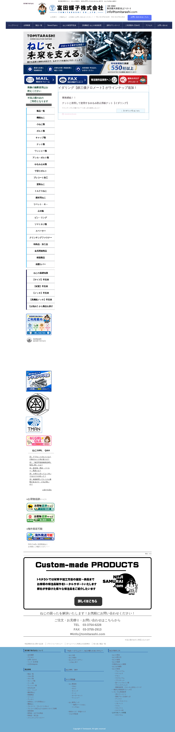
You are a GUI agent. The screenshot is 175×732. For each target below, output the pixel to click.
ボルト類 (41, 131)
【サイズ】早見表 (41, 280)
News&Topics (52, 25)
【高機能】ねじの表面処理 (91, 25)
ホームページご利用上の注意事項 (78, 644)
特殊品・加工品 (41, 244)
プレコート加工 (41, 177)
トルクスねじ (41, 191)
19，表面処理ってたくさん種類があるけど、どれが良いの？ (40, 481)
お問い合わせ (163, 25)
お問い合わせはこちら (140, 17)
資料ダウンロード (113, 25)
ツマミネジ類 (41, 224)
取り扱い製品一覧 (100, 644)
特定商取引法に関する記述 (34, 644)
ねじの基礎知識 (41, 273)
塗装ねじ (41, 184)
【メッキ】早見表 (41, 293)
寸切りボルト (41, 171)
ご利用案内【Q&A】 (132, 25)
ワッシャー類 (41, 151)
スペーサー (41, 231)
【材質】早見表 (41, 286)
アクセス (149, 25)
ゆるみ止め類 (41, 164)
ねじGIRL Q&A (41, 450)
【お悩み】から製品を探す (40, 306)
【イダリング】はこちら (131, 111)
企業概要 (27, 25)
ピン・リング (41, 217)
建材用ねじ (41, 197)
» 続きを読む (47, 490)
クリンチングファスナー (40, 237)
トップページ (13, 25)
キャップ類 (41, 138)
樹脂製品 (41, 257)
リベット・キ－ (41, 204)
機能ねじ (41, 118)
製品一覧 (38, 25)
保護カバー (41, 264)
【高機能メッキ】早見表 (40, 300)
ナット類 (41, 144)
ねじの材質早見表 (69, 25)
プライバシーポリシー (55, 644)
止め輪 (41, 211)
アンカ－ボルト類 (41, 158)
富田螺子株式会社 (28, 3)
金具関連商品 (41, 251)
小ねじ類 (41, 124)
